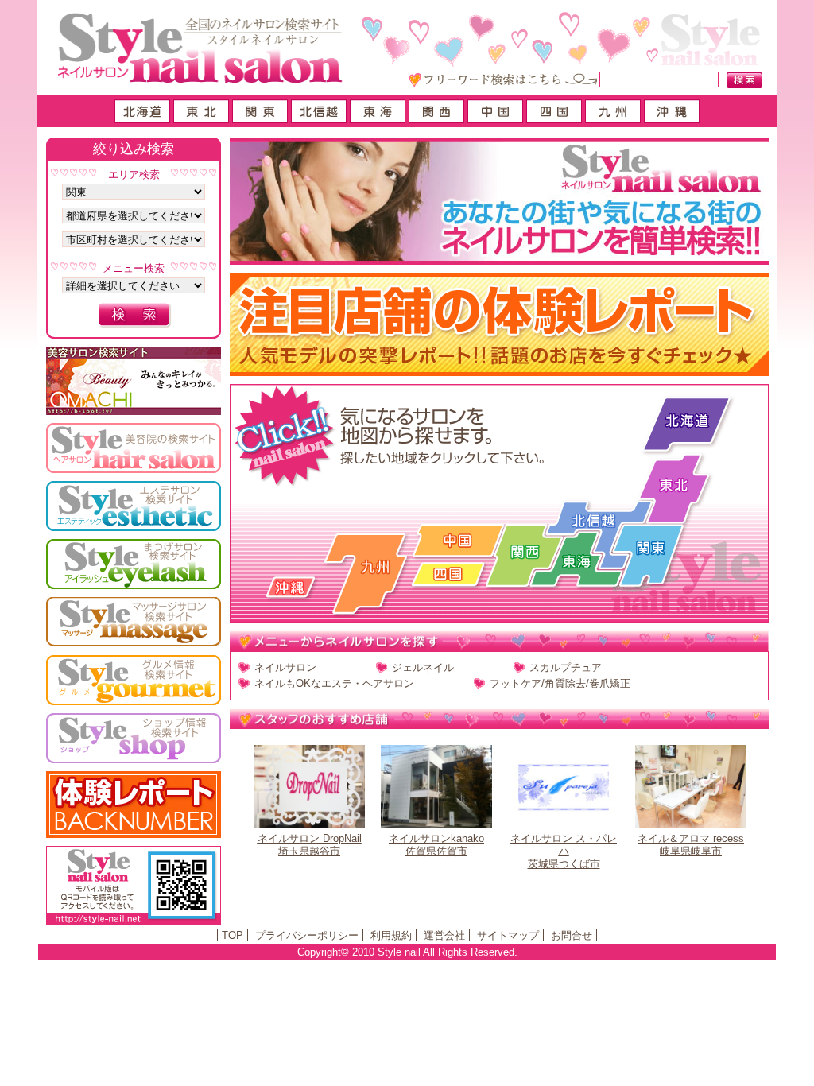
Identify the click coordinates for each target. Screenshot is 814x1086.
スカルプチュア (565, 667)
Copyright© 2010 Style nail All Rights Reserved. (407, 952)
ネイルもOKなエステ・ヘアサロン (334, 683)
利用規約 (391, 935)
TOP (232, 935)
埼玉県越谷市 (310, 844)
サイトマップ (508, 935)
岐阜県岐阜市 (691, 844)
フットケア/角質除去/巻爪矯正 (560, 683)
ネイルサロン (285, 667)
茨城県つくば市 (563, 851)
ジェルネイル (423, 667)
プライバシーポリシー (307, 935)
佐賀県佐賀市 (436, 844)
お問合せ (571, 935)
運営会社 (444, 935)
